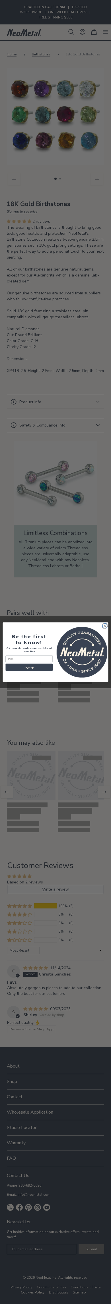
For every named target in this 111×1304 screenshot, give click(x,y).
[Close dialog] (104, 625)
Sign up (29, 667)
